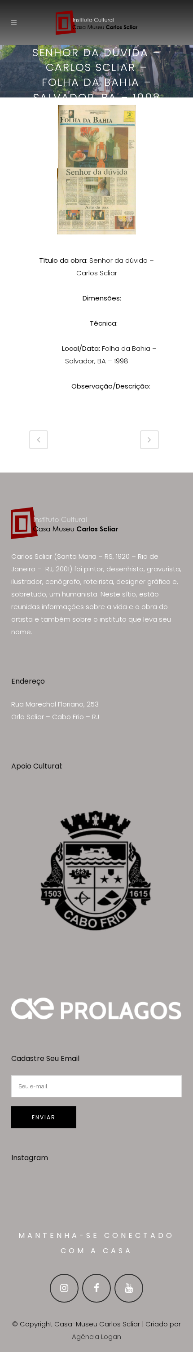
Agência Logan (96, 1336)
